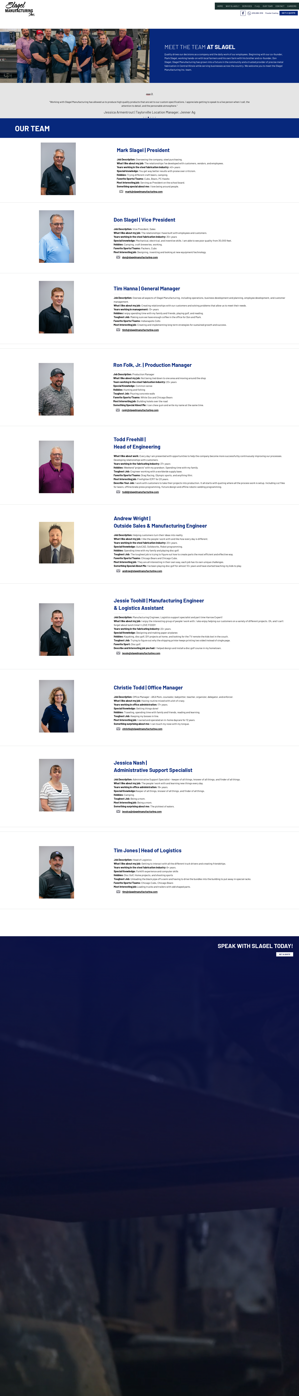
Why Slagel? (232, 6)
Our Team (268, 6)
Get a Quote (288, 13)
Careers (291, 6)
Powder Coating (271, 13)
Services (247, 6)
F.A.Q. (257, 6)
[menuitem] (220, 6)
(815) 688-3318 (257, 13)
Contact (280, 6)
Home (220, 6)
